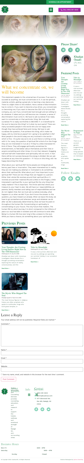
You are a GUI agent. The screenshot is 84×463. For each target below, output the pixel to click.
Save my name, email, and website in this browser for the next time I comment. (33, 374)
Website (4, 366)
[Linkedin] (63, 178)
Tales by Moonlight (39, 247)
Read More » (5, 268)
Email (4, 358)
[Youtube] (77, 178)
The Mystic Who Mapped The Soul (14, 294)
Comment (5, 324)
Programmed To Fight (78, 131)
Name (4, 350)
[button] (51, 10)
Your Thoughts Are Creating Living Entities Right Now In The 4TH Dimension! (14, 249)
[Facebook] (70, 178)
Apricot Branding (78, 459)
